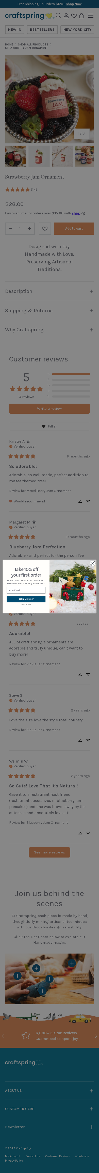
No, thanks (26, 605)
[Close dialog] (92, 563)
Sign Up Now (26, 598)
